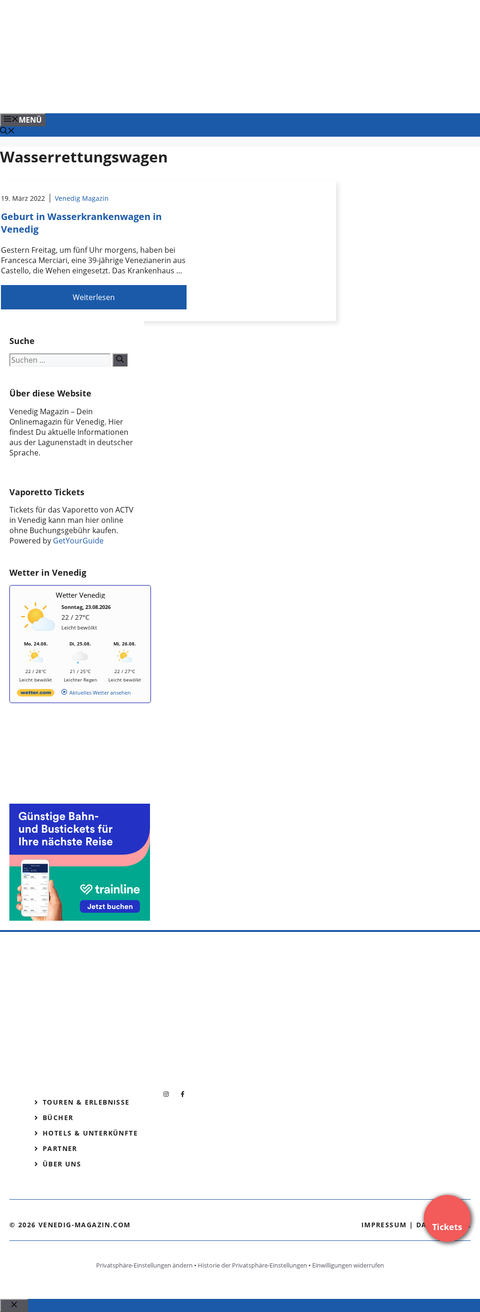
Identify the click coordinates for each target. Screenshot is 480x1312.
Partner (60, 1148)
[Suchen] (120, 359)
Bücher (58, 1117)
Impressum (384, 1224)
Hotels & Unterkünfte (90, 1133)
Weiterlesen (94, 297)
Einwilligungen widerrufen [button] (348, 1265)
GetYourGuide (78, 540)
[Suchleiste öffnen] (7, 131)
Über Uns (62, 1163)
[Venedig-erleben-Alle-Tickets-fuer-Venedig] (189, 96)
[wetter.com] (35, 694)
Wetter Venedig (80, 595)
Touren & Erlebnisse (86, 1102)
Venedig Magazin (82, 198)
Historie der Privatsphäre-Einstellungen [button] (252, 1265)
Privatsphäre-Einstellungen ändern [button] (144, 1265)
